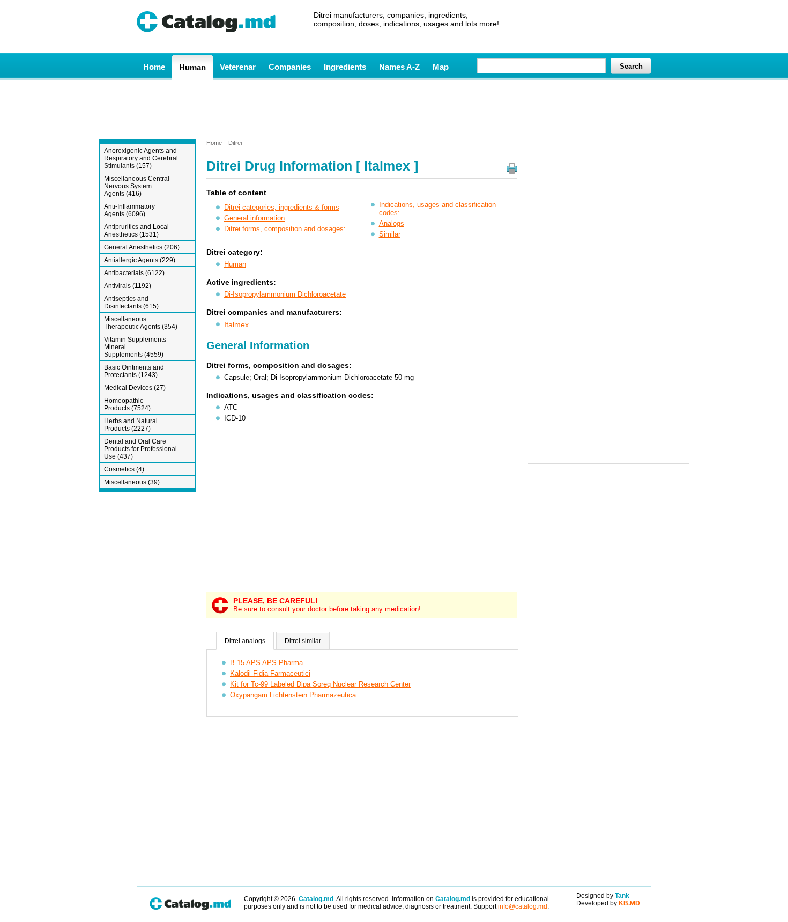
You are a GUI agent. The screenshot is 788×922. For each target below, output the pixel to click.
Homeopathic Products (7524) (127, 404)
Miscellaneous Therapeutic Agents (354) (140, 322)
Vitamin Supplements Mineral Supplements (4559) (135, 347)
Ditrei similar (303, 641)
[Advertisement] (393, 109)
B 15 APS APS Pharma (266, 663)
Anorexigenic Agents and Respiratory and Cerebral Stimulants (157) (141, 158)
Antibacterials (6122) (134, 273)
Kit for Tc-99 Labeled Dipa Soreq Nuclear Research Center (320, 684)
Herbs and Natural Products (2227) (131, 424)
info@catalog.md (522, 906)
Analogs (391, 223)
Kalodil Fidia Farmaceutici (270, 673)
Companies (290, 66)
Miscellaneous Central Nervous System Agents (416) (136, 186)
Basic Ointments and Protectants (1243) (134, 371)
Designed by (602, 895)
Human (192, 67)
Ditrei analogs (245, 641)
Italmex (236, 324)
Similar (389, 234)
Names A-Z (399, 66)
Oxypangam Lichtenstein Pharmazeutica (293, 695)
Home (154, 66)
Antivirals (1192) (127, 286)
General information (254, 218)
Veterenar (238, 66)
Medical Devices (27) (135, 388)
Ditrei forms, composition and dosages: (285, 229)
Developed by (608, 903)
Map (441, 66)
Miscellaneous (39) (132, 482)
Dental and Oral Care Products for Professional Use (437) (140, 449)
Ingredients (345, 66)
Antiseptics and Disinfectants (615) (131, 302)
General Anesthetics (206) (142, 247)
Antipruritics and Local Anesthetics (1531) (136, 230)
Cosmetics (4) (124, 469)
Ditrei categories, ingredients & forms (281, 207)
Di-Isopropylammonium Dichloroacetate (285, 294)
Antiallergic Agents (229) (139, 260)
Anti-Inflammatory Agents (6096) (129, 210)
